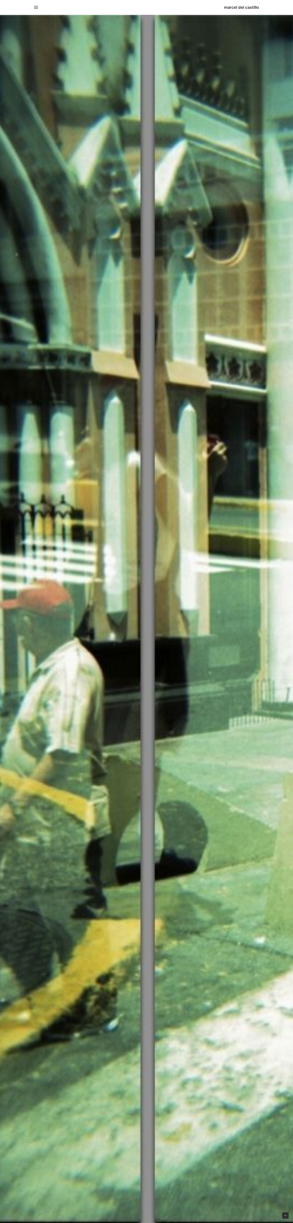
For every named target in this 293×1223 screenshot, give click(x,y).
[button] (36, 7)
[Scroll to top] (285, 1215)
